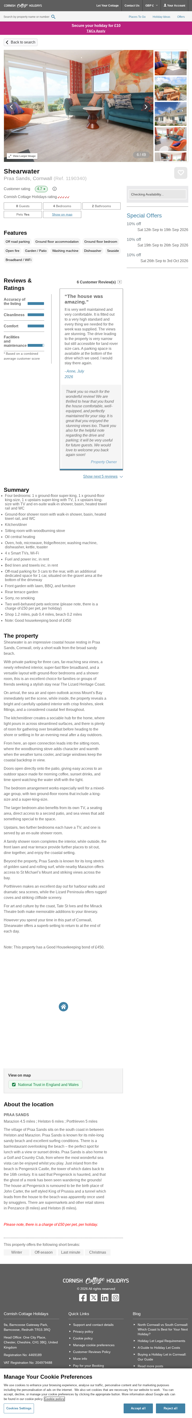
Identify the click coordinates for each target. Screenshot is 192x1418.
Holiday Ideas (161, 16)
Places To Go (137, 16)
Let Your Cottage (107, 5)
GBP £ (150, 5)
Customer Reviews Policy (92, 1352)
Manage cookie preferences (93, 1345)
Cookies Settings (18, 1408)
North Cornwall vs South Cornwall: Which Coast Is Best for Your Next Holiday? (163, 1329)
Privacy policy (83, 1331)
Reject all (170, 1408)
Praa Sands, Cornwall (45, 178)
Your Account (175, 5)
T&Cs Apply (96, 31)
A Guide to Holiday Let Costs (159, 1347)
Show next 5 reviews (100, 476)
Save (180, 173)
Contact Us (132, 5)
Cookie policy (83, 1338)
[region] (96, 1393)
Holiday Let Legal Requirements (161, 1341)
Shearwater (22, 171)
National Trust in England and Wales (48, 1085)
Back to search (23, 42)
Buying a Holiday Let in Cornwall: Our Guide (162, 1357)
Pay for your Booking (88, 1365)
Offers (181, 16)
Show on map (62, 214)
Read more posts (150, 1366)
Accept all (138, 1408)
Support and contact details (93, 1325)
